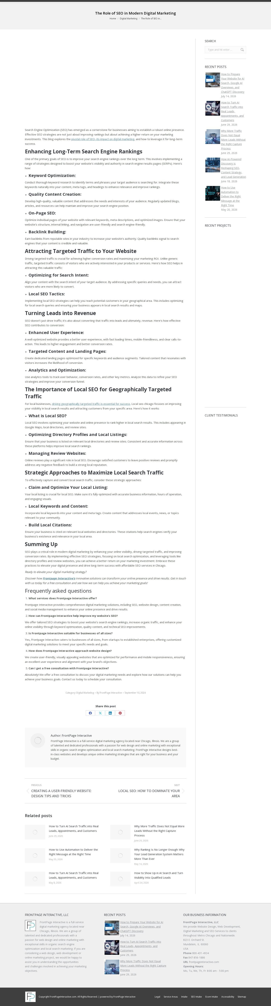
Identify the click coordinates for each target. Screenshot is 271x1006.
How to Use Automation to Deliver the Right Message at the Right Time (73, 852)
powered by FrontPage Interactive (118, 996)
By (109, 692)
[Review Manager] (212, 309)
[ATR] (226, 380)
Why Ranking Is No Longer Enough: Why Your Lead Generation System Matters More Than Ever (159, 854)
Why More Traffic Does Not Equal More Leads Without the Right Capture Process (159, 830)
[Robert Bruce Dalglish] (226, 324)
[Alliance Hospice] (226, 267)
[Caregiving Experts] (226, 281)
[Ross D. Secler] (212, 366)
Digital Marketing (85, 692)
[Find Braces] (226, 366)
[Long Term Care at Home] (212, 338)
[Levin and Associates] (226, 295)
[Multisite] (226, 309)
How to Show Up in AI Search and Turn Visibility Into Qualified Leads (158, 875)
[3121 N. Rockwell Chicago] (212, 324)
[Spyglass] (212, 380)
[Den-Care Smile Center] (226, 239)
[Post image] (35, 832)
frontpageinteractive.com (204, 962)
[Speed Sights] (212, 295)
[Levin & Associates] (212, 267)
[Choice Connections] (226, 253)
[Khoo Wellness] (226, 352)
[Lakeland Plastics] (212, 253)
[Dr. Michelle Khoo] (226, 395)
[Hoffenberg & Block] (212, 239)
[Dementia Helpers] (212, 395)
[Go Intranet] (212, 281)
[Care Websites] (226, 338)
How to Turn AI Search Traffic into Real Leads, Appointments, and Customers (73, 828)
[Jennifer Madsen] (212, 352)
